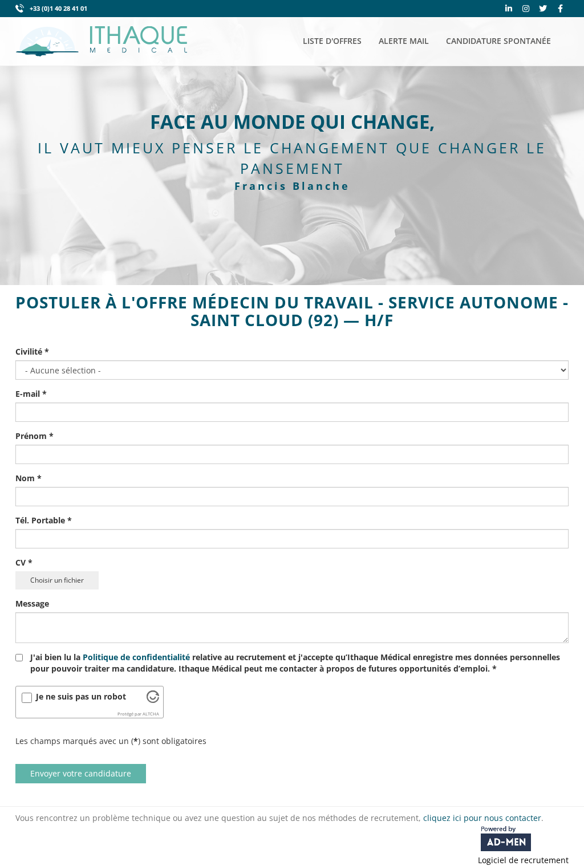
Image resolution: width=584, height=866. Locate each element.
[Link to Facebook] (560, 8)
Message (32, 603)
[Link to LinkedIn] (508, 8)
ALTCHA (151, 714)
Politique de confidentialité (136, 657)
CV (24, 562)
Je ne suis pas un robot (81, 696)
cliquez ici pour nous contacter (482, 817)
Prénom (34, 435)
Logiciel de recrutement (523, 860)
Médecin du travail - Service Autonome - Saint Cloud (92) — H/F (379, 311)
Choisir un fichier (57, 580)
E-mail (31, 393)
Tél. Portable (43, 520)
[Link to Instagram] (525, 8)
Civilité (32, 351)
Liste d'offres (332, 40)
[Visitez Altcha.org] (153, 699)
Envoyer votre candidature (80, 773)
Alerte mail (404, 40)
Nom (28, 478)
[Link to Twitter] (542, 8)
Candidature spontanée (498, 40)
